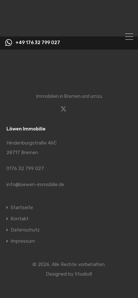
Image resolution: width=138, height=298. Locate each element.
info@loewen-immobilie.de (35, 184)
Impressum (23, 241)
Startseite (22, 207)
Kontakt (20, 218)
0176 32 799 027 (25, 168)
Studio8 (83, 274)
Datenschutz (25, 230)
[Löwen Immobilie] (69, 29)
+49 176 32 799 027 (37, 42)
